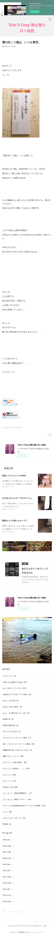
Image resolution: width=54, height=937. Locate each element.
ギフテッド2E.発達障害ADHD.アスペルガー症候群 (24, 805)
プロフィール (9, 676)
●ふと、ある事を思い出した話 (16, 713)
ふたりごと (9, 774)
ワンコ (7, 811)
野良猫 (7, 824)
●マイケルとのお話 (12, 731)
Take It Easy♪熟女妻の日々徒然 (27, 28)
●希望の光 (8, 719)
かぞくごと (9, 781)
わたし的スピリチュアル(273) (11, 427)
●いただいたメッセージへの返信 (17, 737)
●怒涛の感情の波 (11, 725)
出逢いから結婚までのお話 (15, 682)
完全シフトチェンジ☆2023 (14, 475)
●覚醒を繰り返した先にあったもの (17, 750)
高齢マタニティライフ (13, 756)
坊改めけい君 (10, 787)
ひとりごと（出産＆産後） (15, 762)
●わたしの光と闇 (11, 700)
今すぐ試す (34, 12)
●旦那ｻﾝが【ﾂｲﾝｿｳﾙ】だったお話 (17, 694)
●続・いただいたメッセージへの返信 (18, 744)
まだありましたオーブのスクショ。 (17, 497)
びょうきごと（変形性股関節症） (17, 793)
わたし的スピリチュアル (14, 688)
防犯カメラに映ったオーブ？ (14, 520)
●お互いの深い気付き (12, 706)
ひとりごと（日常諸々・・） (16, 768)
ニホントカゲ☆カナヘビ (14, 818)
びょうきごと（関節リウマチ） (17, 799)
